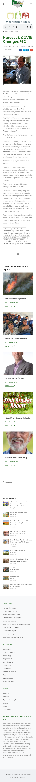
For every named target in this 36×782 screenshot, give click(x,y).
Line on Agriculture (9, 621)
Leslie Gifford (7, 665)
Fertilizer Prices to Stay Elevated (17, 551)
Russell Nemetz (8, 678)
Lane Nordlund (8, 662)
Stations (6, 693)
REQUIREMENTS (8, 242)
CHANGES (16, 229)
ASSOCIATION (19, 233)
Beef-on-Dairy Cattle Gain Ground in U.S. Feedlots (21, 586)
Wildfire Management (15, 299)
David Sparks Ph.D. (9, 652)
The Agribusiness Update (11, 615)
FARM (5, 237)
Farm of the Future (9, 608)
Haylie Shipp (7, 656)
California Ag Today (10, 611)
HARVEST (18, 242)
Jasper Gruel (7, 659)
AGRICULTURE (25, 235)
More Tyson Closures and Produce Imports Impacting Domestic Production (21, 523)
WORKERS (13, 237)
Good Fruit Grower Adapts (17, 418)
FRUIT (11, 233)
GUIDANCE (19, 244)
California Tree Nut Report (12, 618)
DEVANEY (15, 235)
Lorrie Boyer (7, 668)
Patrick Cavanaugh (9, 672)
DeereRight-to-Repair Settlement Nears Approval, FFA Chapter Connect (21, 542)
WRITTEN (28, 244)
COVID (23, 229)
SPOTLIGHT (7, 229)
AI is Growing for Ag (14, 378)
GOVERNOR (14, 239)
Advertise (6, 697)
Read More (9, 306)
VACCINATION (22, 237)
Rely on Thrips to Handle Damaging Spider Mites (18, 532)
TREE (5, 233)
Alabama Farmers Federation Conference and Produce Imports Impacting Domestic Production (20, 504)
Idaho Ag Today (8, 634)
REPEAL (6, 239)
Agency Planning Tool (10, 700)
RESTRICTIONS (8, 231)
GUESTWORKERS (9, 244)
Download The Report (11, 31)
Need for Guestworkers (16, 338)
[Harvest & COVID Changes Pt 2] (18, 17)
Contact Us (7, 710)
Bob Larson (7, 85)
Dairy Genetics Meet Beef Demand (18, 513)
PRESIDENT (7, 235)
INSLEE (22, 239)
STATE (27, 231)
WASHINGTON (19, 231)
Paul (4, 675)
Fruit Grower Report (9, 631)
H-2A (25, 242)
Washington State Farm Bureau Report (16, 624)
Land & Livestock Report (11, 627)
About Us (6, 706)
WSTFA (28, 233)
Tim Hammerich (8, 681)
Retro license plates (14, 577)
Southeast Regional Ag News (13, 637)
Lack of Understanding (16, 458)
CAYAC (5, 703)
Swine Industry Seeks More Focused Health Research (19, 560)
